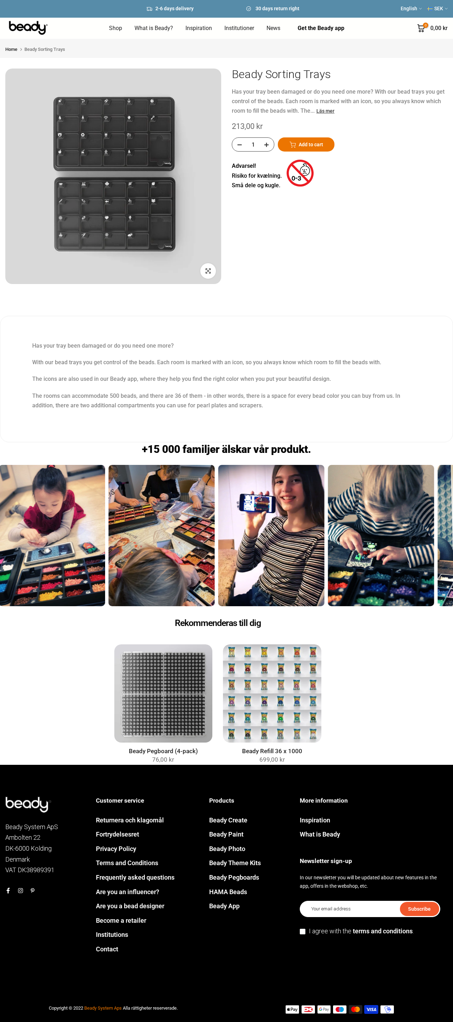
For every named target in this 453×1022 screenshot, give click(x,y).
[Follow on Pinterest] (32, 890)
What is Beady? (153, 28)
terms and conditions (383, 931)
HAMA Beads (228, 892)
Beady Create (228, 820)
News (273, 28)
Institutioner (239, 28)
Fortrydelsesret (117, 834)
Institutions (112, 934)
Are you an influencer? (127, 892)
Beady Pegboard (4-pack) (163, 751)
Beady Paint (226, 834)
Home (11, 49)
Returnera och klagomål (130, 820)
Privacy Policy (116, 848)
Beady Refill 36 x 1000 (272, 751)
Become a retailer (121, 920)
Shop (115, 28)
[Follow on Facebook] (8, 890)
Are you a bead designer (130, 906)
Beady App (224, 906)
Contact (107, 949)
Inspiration (198, 28)
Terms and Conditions (127, 863)
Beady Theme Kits (235, 863)
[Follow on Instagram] (20, 890)
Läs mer (325, 111)
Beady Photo (227, 848)
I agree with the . (361, 931)
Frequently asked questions (135, 877)
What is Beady (320, 834)
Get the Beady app (321, 28)
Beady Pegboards (234, 877)
